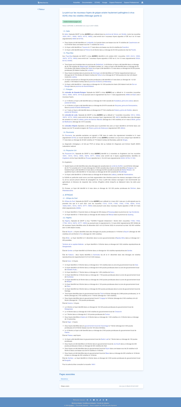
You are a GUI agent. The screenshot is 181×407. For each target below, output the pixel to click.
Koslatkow (117, 101)
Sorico (101, 44)
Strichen (133, 188)
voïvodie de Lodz (71, 115)
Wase (107, 353)
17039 (132, 221)
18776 (85, 36)
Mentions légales (77, 403)
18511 (69, 36)
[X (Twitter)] (90, 400)
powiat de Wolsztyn (71, 112)
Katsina (83, 317)
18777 (92, 156)
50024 (138, 58)
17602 (121, 203)
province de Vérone (111, 34)
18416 (132, 56)
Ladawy (81, 119)
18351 (64, 36)
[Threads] (103, 400)
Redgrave (130, 168)
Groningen (96, 73)
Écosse (88, 158)
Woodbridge (122, 172)
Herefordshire (128, 174)
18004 (132, 203)
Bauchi (70, 232)
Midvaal (111, 214)
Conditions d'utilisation (89, 403)
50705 (80, 39)
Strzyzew (118, 105)
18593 (74, 36)
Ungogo (102, 298)
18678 (79, 36)
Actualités (76, 2)
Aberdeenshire (68, 190)
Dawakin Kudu (72, 269)
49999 (78, 208)
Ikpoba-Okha (120, 238)
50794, (128, 158)
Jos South (117, 344)
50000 (123, 158)
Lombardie (90, 42)
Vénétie (123, 34)
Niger (69, 322)
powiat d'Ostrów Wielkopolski (80, 107)
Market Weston (127, 170)
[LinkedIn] (97, 400)
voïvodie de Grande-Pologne (75, 92)
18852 (90, 36)
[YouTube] (94, 400)
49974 (118, 117)
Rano (68, 286)
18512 (64, 95)
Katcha (67, 332)
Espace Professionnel (131, 2)
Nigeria (67, 221)
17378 (110, 203)
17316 (104, 203)
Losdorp (74, 77)
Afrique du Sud (70, 201)
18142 (138, 203)
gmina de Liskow (127, 101)
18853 (90, 206)
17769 (127, 203)
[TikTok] (100, 400)
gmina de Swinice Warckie (93, 119)
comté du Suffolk (117, 166)
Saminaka (96, 255)
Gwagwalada (66, 246)
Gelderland (99, 64)
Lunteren (90, 70)
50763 (74, 138)
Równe (91, 128)
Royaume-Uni (69, 153)
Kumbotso (70, 277)
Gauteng (130, 214)
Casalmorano (133, 42)
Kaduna (71, 255)
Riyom (107, 348)
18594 (69, 95)
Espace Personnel (115, 2)
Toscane (85, 47)
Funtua (107, 314)
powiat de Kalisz (70, 103)
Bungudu (67, 360)
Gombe (69, 250)
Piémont (88, 50)
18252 (64, 206)
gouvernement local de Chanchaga (96, 326)
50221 (134, 95)
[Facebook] (106, 400)
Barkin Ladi (105, 339)
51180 (133, 158)
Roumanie (68, 135)
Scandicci (125, 47)
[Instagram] (87, 400)
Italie (66, 34)
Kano (69, 261)
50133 (64, 60)
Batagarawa (69, 309)
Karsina (70, 303)
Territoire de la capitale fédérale (73, 244)
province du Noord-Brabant (85, 86)
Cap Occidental (134, 212)
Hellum (99, 75)
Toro (81, 234)
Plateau (70, 335)
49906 (74, 39)
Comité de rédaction (103, 403)
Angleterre (65, 158)
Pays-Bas (69, 56)
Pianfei (133, 50)
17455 (115, 203)
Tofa (101, 293)
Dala (136, 265)
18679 (79, 206)
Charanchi (118, 311)
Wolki (133, 119)
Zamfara (70, 358)
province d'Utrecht (96, 81)
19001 (93, 364)
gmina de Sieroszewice (129, 105)
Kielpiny (117, 110)
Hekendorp (107, 81)
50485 (69, 60)
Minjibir (69, 281)
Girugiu (125, 140)
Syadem (71, 405)
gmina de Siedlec (126, 110)
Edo (68, 238)
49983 (128, 95)
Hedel (90, 68)
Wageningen (84, 66)
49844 (122, 128)
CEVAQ (97, 2)
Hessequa (111, 212)
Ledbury (114, 174)
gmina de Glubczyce (101, 128)
